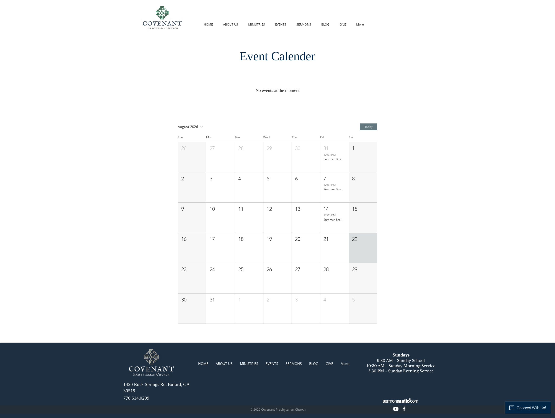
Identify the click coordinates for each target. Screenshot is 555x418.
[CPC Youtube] (396, 409)
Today (368, 127)
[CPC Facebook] (404, 409)
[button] (192, 157)
